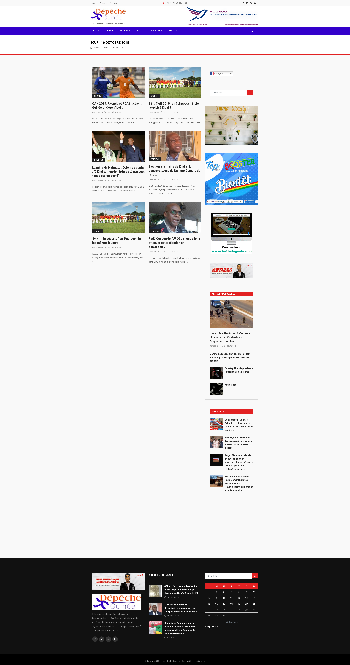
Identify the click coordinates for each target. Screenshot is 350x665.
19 (239, 603)
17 (224, 603)
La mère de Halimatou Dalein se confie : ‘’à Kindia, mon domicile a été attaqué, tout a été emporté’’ (118, 171)
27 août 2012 (230, 346)
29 (209, 615)
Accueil (94, 3)
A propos (104, 3)
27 (246, 609)
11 (231, 597)
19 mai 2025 (173, 615)
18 (231, 603)
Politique (110, 31)
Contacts (114, 3)
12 (239, 597)
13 (246, 597)
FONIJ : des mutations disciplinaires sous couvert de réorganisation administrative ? (180, 608)
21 (254, 603)
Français (218, 73)
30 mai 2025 (173, 597)
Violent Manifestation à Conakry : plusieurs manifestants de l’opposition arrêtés (230, 337)
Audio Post (230, 384)
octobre (116, 47)
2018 (106, 47)
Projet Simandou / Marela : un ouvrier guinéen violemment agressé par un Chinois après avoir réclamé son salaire (239, 462)
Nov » (215, 626)
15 (209, 603)
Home (96, 47)
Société (140, 31)
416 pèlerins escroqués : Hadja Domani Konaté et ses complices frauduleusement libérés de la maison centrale (239, 483)
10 (224, 597)
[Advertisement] (231, 521)
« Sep (208, 626)
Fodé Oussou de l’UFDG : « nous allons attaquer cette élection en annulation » (174, 243)
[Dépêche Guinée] (108, 14)
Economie (125, 31)
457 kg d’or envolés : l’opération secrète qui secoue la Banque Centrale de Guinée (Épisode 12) (181, 589)
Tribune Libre (156, 31)
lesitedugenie (199, 661)
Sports (173, 31)
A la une (96, 31)
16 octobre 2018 (114, 112)
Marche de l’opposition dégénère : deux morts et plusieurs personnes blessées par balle (230, 357)
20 (246, 603)
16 (216, 603)
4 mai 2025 (172, 637)
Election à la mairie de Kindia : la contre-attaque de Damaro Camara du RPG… (174, 170)
